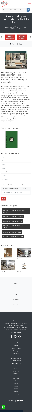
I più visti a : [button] (16, 305)
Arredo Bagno (16, 394)
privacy (23, 185)
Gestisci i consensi (17, 411)
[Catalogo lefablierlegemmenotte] (11, 139)
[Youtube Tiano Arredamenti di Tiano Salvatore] (19, 336)
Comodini (16, 373)
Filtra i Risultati (16, 44)
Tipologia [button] (16, 299)
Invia (3, 199)
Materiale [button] (16, 289)
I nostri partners (16, 348)
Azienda (16, 343)
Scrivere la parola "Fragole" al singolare (14, 188)
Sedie (16, 386)
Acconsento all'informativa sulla (14, 185)
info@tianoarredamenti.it (18, 329)
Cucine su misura (16, 363)
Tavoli (16, 383)
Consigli (16, 345)
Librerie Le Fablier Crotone (13, 236)
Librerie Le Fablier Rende (12, 232)
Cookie (8, 411)
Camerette (16, 371)
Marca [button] (16, 283)
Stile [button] (16, 294)
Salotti (16, 381)
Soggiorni (16, 378)
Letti (16, 366)
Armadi (16, 368)
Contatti (16, 353)
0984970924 (17, 331)
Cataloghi (16, 351)
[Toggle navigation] (29, 4)
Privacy (3, 411)
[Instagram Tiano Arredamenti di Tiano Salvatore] (15, 336)
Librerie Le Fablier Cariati (12, 221)
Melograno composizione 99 (19, 28)
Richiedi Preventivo (10, 37)
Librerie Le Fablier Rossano (13, 216)
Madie (16, 391)
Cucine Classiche (16, 360)
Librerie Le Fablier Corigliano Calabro (14, 211)
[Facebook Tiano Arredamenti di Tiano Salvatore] (12, 336)
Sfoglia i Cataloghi (22, 37)
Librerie (18, 27)
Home (15, 26)
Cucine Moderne (16, 358)
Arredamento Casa (9, 27)
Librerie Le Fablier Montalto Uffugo (13, 226)
